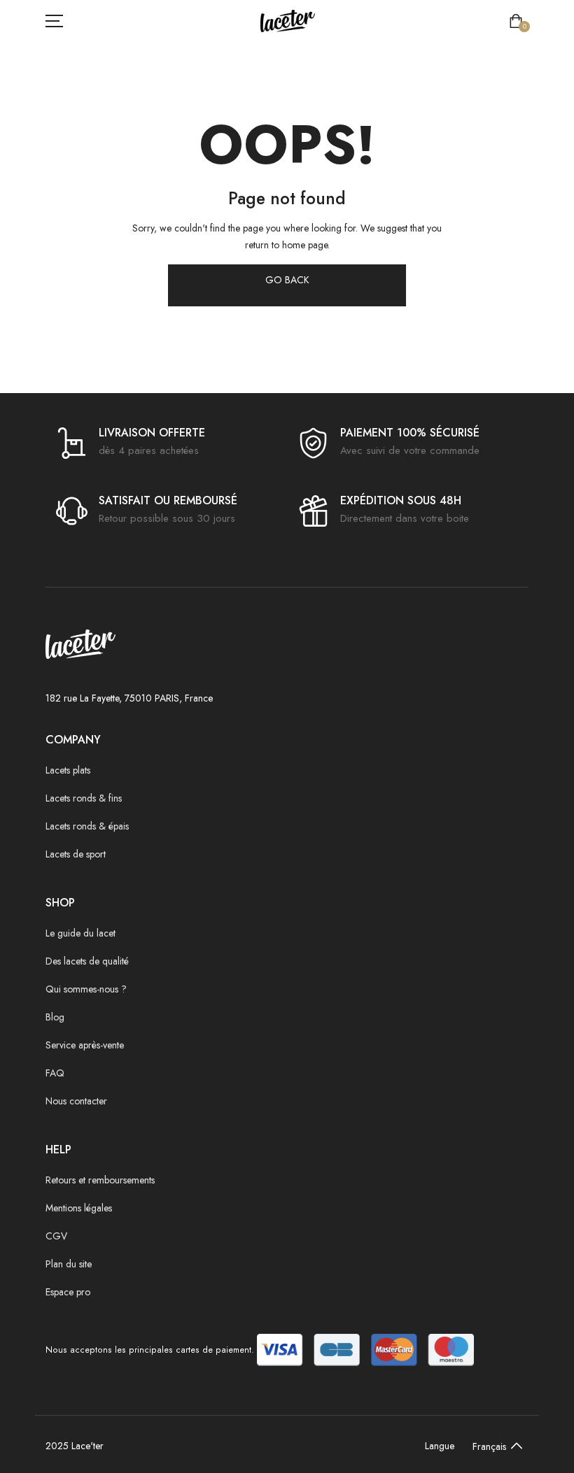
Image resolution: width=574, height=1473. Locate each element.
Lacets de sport (76, 854)
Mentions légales (79, 1208)
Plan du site (69, 1264)
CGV (56, 1236)
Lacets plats (68, 770)
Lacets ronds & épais (87, 826)
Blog (55, 1017)
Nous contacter (76, 1101)
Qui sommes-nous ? (86, 989)
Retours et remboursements (100, 1180)
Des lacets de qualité (87, 961)
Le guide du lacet (80, 933)
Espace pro (68, 1292)
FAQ (55, 1073)
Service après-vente (85, 1045)
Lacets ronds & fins (84, 798)
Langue (439, 1446)
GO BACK (287, 280)
